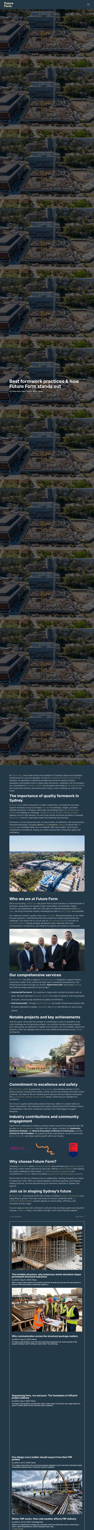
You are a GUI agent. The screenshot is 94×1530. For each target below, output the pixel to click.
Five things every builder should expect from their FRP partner (42, 1458)
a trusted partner (75, 785)
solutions (77, 985)
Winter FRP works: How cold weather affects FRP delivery (45, 1518)
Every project (47, 1089)
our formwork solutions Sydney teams (29, 1097)
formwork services (48, 979)
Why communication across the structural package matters (45, 1336)
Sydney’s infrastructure (70, 1196)
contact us (21, 1210)
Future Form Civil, (43, 1003)
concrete (45, 807)
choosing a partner (43, 1166)
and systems (51, 825)
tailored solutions (65, 1169)
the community (18, 1136)
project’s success (76, 1166)
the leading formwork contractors (64, 778)
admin (16, 1280)
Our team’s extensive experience (57, 1171)
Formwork (13, 805)
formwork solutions (17, 923)
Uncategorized (37, 1522)
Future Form (17, 775)
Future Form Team (18, 391)
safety (38, 785)
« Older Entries (17, 1529)
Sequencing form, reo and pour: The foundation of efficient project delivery (44, 1396)
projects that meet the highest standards (65, 1174)
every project (65, 911)
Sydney (79, 1029)
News (40, 391)
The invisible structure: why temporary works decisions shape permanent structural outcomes (46, 1275)
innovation (30, 785)
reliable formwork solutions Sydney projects (59, 812)
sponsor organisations (26, 1128)
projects (13, 1029)
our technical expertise (58, 921)
